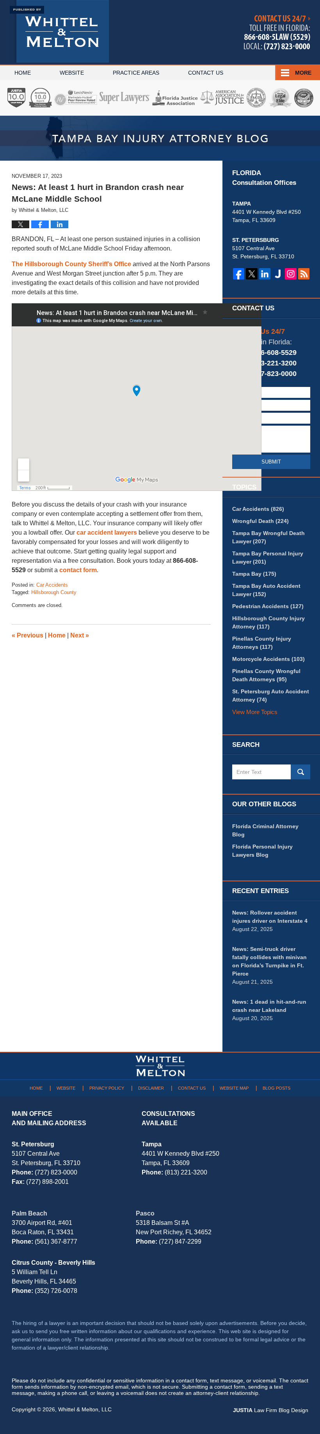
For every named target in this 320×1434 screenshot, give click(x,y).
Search (300, 771)
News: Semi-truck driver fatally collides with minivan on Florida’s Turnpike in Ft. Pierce (269, 961)
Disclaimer (151, 1088)
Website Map (234, 1088)
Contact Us (205, 73)
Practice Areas (136, 73)
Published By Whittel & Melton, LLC (277, 32)
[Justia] (277, 273)
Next (79, 635)
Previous (27, 635)
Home (22, 73)
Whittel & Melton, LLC (85, 1409)
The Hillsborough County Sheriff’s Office (71, 264)
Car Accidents (52, 585)
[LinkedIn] (264, 273)
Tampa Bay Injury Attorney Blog (59, 31)
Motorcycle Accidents (268, 659)
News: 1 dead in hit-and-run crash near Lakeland (269, 1006)
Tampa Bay (254, 574)
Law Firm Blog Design (270, 1410)
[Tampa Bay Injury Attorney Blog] (160, 138)
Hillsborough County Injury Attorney (268, 622)
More (303, 73)
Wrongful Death (260, 521)
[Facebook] (238, 273)
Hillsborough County (53, 592)
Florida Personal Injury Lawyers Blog (262, 850)
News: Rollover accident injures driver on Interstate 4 (270, 916)
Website (72, 73)
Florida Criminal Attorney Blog (265, 830)
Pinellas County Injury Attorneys (261, 643)
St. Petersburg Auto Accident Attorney (270, 695)
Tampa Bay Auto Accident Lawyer (266, 590)
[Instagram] (290, 273)
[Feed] (303, 273)
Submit (271, 462)
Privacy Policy (106, 1088)
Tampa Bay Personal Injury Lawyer (267, 557)
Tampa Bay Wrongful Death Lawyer (268, 537)
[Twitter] (251, 273)
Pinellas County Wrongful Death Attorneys (266, 675)
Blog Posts (276, 1088)
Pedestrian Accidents (268, 606)
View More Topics (254, 712)
